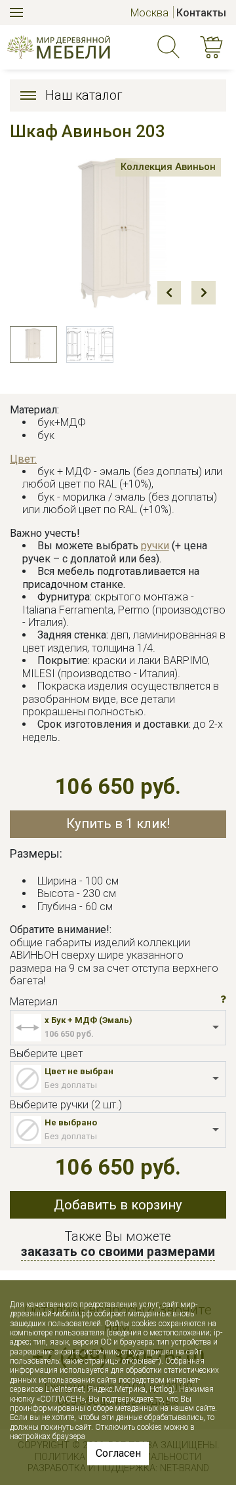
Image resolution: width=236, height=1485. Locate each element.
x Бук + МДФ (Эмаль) (88, 1020)
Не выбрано (71, 1122)
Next (203, 292)
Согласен (118, 1453)
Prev (169, 292)
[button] (223, 1000)
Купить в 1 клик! (118, 823)
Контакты (201, 13)
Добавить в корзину (118, 1205)
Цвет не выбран (79, 1071)
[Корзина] (213, 47)
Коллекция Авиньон (168, 167)
